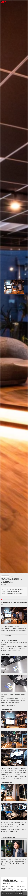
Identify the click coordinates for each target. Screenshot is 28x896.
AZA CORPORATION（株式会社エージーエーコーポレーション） (3, 2)
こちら (9, 868)
